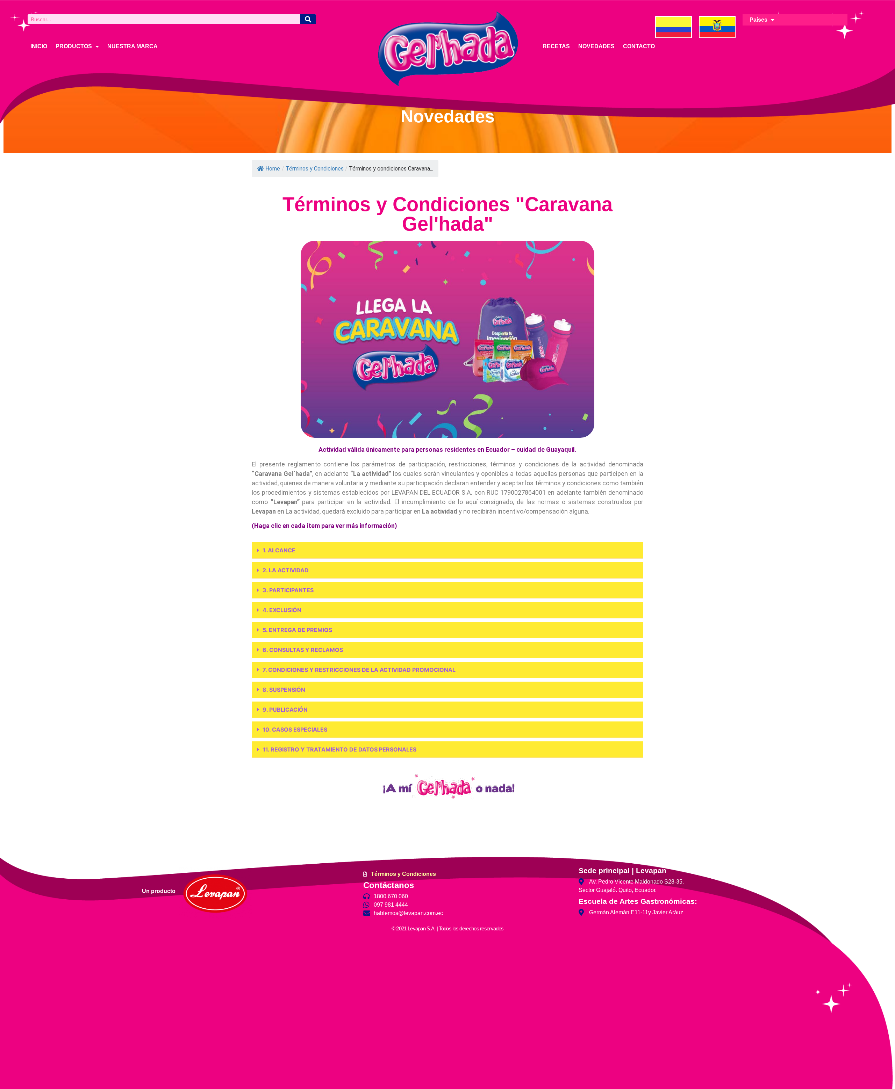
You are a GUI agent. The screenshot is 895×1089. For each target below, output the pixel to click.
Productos (74, 46)
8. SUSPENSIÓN (284, 689)
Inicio (38, 46)
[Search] (308, 19)
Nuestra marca (132, 46)
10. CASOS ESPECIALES (295, 729)
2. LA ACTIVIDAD (286, 570)
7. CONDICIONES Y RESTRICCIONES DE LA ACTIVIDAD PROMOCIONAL (359, 669)
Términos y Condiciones (315, 168)
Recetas (556, 46)
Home (272, 168)
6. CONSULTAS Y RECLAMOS (303, 649)
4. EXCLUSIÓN (282, 610)
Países (758, 20)
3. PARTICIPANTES (288, 590)
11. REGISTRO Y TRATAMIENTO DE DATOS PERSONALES (339, 749)
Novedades (596, 46)
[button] (447, 550)
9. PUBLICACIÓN (285, 709)
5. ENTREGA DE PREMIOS (297, 629)
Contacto (639, 46)
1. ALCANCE (279, 550)
